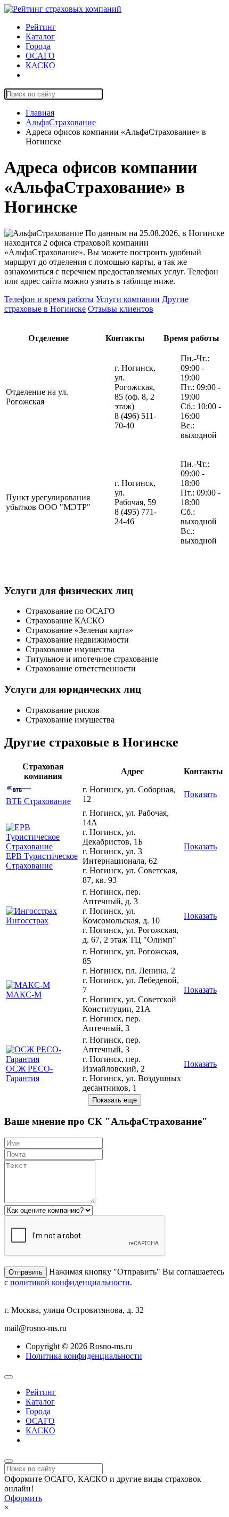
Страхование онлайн (63, 74)
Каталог (40, 36)
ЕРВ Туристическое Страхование (42, 860)
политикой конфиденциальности (70, 1282)
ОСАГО (40, 55)
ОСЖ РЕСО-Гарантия (29, 1073)
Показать (200, 794)
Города (38, 46)
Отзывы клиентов (120, 308)
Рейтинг (41, 26)
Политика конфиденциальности (84, 1355)
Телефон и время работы (49, 299)
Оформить (23, 1498)
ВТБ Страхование (38, 801)
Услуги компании (128, 299)
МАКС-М (24, 994)
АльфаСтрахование (61, 122)
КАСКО (40, 65)
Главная (40, 112)
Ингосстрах (27, 920)
